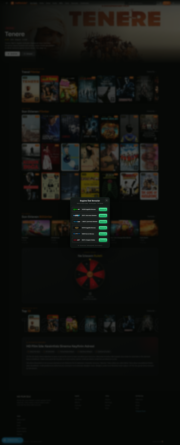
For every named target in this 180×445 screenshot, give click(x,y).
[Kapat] (106, 200)
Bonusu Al (103, 209)
